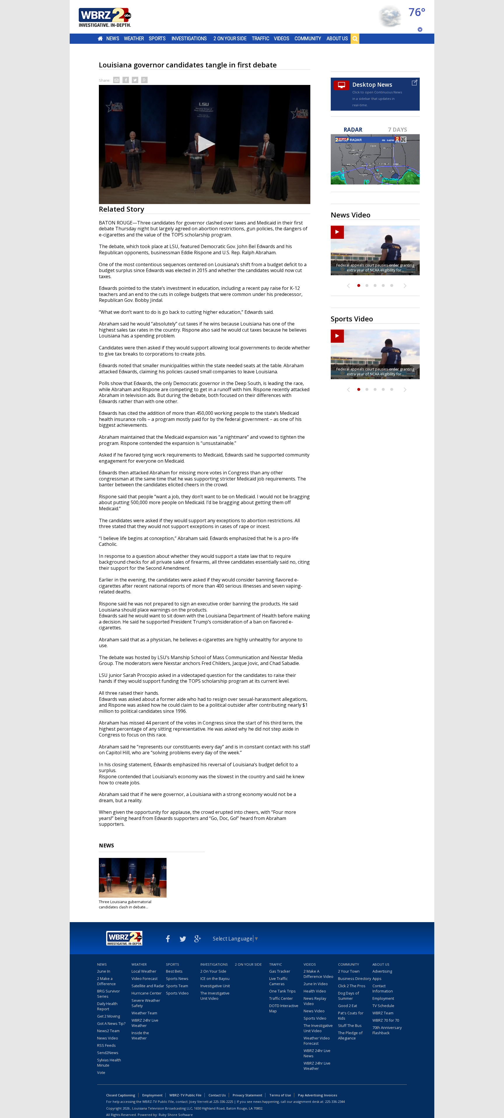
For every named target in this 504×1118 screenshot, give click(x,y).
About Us (337, 38)
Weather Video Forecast (317, 1040)
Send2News (107, 1052)
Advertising (382, 971)
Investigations (189, 38)
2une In (103, 971)
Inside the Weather (140, 1035)
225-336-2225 (223, 1101)
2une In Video (316, 983)
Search (355, 38)
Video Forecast (145, 978)
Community (308, 38)
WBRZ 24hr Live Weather (145, 1023)
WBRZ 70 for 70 (385, 1020)
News (112, 38)
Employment (383, 998)
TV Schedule (383, 1005)
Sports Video (177, 993)
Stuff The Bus (350, 1025)
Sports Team (177, 985)
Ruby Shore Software (176, 1114)
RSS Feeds (106, 1045)
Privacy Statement (247, 1095)
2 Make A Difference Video (318, 974)
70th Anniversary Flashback (387, 1030)
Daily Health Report (107, 1006)
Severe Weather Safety (146, 1003)
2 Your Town (349, 971)
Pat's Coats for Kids (350, 1015)
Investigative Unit (215, 985)
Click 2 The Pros (351, 985)
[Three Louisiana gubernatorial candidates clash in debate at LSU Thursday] (133, 878)
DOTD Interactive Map (283, 1008)
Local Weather (144, 971)
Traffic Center (281, 998)
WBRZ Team (382, 1013)
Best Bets (174, 971)
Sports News (177, 978)
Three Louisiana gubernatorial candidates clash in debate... (125, 904)
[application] (204, 144)
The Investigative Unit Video (215, 995)
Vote (101, 1072)
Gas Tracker (279, 971)
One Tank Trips (282, 991)
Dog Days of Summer (348, 995)
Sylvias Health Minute (109, 1062)
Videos (281, 38)
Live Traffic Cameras (278, 981)
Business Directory (354, 978)
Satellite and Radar (148, 985)
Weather (134, 38)
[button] (205, 144)
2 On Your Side (230, 38)
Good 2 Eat (347, 1005)
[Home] (112, 17)
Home (100, 38)
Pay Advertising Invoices (317, 1095)
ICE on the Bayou (215, 978)
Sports (157, 38)
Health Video (315, 991)
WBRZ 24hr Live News (317, 1053)
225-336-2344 (335, 1101)
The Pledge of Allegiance (350, 1035)
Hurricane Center (147, 993)
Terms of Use (280, 1095)
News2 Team (108, 1030)
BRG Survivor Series (108, 993)
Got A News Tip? (111, 1023)
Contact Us (217, 1095)
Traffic (260, 38)
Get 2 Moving (108, 1016)
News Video (107, 1038)
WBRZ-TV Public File (185, 1095)
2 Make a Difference (106, 981)
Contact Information (382, 988)
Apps (377, 978)
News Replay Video (315, 1001)
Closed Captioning (120, 1095)
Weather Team (144, 1013)
